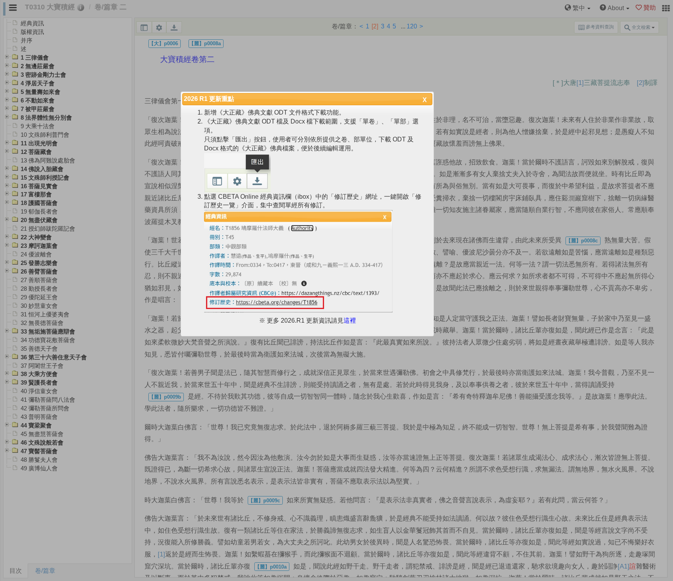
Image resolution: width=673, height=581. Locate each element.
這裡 (350, 320)
